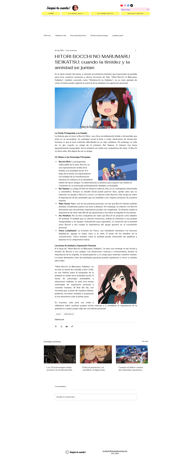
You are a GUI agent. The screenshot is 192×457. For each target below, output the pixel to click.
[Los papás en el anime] (96, 354)
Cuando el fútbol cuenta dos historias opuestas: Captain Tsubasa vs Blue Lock (131, 368)
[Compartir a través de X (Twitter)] (61, 326)
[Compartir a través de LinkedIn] (67, 326)
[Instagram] (125, 5)
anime (58, 314)
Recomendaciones (78, 35)
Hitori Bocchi (68, 314)
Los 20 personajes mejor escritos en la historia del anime (59, 368)
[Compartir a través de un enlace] (72, 326)
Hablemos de (60, 35)
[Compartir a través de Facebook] (56, 326)
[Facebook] (128, 5)
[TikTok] (131, 5)
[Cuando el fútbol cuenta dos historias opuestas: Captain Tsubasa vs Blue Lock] (132, 354)
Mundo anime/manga (99, 35)
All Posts (47, 35)
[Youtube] (121, 5)
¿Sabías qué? (117, 35)
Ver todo (145, 341)
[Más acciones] (135, 50)
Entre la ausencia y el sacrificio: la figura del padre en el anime (93, 368)
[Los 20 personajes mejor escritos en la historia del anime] (60, 354)
